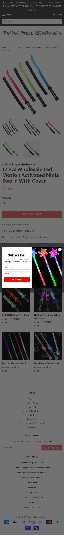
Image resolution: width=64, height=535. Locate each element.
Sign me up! (17, 279)
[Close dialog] (59, 249)
